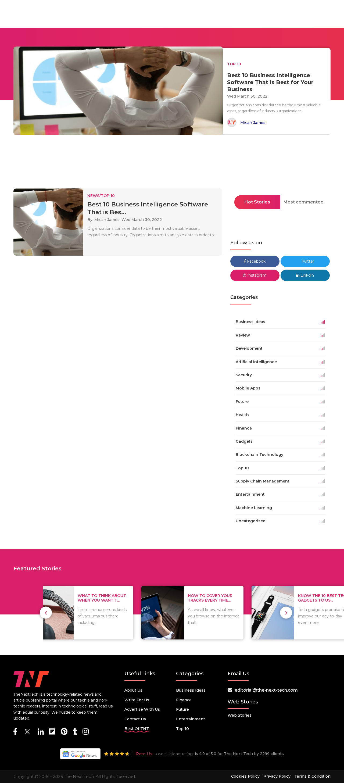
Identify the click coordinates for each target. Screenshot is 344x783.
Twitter (307, 261)
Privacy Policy (277, 776)
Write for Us (136, 700)
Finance (184, 700)
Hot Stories (257, 202)
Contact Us (135, 719)
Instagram (256, 275)
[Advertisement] (172, 163)
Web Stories (240, 715)
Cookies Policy (245, 776)
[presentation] (46, 612)
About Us (133, 690)
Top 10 (182, 728)
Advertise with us (142, 709)
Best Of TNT (136, 728)
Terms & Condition (312, 776)
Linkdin (306, 275)
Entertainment (190, 719)
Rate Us (144, 753)
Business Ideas (191, 690)
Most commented (304, 202)
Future (182, 709)
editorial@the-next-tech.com (266, 690)
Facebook (256, 261)
